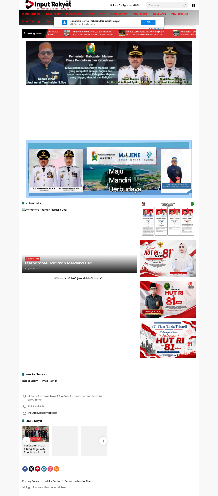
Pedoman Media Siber (78, 481)
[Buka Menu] (194, 5)
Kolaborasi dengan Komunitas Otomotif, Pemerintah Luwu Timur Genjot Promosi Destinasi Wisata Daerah (188, 33)
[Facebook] (25, 469)
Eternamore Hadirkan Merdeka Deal (59, 263)
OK (148, 22)
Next (131, 22)
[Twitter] (31, 469)
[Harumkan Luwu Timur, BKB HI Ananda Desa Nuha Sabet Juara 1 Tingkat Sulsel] (53, 33)
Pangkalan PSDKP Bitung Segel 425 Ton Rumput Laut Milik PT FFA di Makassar (34, 449)
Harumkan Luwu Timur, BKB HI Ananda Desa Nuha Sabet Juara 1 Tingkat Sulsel (78, 33)
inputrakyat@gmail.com (42, 413)
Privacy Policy (30, 481)
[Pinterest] (37, 469)
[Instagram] (50, 469)
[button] (184, 5)
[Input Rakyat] (54, 5)
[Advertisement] (109, 110)
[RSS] (56, 469)
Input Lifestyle (32, 258)
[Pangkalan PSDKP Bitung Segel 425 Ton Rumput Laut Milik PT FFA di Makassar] (35, 434)
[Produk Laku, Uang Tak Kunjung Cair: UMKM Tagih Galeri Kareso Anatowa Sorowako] (107, 33)
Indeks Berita (52, 481)
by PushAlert (157, 28)
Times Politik (48, 381)
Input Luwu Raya (32, 438)
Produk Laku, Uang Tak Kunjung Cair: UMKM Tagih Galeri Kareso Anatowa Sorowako (131, 33)
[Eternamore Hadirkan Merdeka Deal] (79, 240)
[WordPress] (44, 469)
